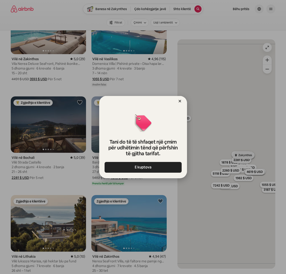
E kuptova (143, 167)
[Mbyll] (180, 101)
